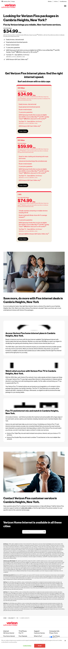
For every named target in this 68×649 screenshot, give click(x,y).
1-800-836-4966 (26, 508)
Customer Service (39, 633)
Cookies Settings (27, 645)
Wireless (50, 1)
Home (4, 618)
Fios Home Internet (9, 636)
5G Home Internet (8, 633)
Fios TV (21, 633)
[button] (44, 532)
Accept (40, 645)
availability (11, 618)
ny (17, 618)
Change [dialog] (13, 1)
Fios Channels (23, 636)
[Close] (65, 641)
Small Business (63, 1)
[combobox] (32, 532)
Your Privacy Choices (56, 637)
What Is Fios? (38, 636)
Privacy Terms (53, 633)
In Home (56, 1)
